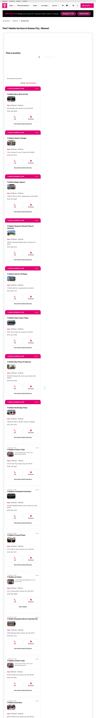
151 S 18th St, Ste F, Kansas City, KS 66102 (20, 549)
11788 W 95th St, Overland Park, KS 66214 (20, 288)
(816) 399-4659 (12, 111)
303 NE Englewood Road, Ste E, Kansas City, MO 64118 (22, 506)
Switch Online (84, 13)
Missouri (15, 21)
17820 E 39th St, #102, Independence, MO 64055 (22, 196)
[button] (32, 83)
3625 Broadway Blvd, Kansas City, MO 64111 (21, 633)
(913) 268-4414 (12, 247)
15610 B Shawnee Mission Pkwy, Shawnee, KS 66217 (21, 243)
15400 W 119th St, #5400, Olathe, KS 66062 (21, 422)
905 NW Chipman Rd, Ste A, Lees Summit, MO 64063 (21, 377)
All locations (6, 21)
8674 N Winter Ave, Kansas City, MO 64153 (20, 716)
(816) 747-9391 (12, 677)
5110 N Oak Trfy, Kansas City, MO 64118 (19, 463)
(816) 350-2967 (12, 199)
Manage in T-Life (68, 13)
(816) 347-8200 (12, 380)
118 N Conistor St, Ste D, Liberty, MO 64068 (20, 152)
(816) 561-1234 (12, 636)
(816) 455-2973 (12, 510)
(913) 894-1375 (12, 291)
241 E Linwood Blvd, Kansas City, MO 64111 (20, 591)
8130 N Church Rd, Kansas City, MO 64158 (20, 675)
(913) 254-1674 (12, 424)
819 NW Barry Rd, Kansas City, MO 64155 (20, 108)
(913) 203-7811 (12, 552)
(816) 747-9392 (12, 466)
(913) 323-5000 (12, 335)
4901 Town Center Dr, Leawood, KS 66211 (20, 332)
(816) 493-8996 (12, 594)
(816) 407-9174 (12, 155)
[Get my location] (39, 57)
